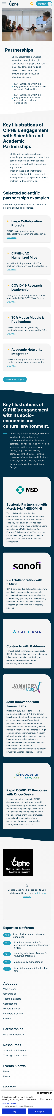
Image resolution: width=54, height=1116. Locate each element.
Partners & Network (13, 1034)
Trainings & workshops (15, 1055)
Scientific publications (14, 1050)
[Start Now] (27, 935)
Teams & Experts (12, 998)
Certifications (10, 1003)
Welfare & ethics (11, 1008)
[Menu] (4, 4)
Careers (7, 1018)
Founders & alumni (13, 1013)
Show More (11, 237)
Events (6, 1076)
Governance (9, 994)
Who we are (9, 989)
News (6, 1071)
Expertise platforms (18, 928)
